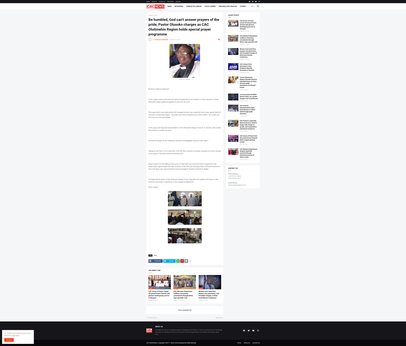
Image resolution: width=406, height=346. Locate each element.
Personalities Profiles (228, 6)
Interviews (179, 6)
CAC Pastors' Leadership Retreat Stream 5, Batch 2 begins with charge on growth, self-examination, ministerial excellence (248, 125)
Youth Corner (210, 6)
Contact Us (162, 1)
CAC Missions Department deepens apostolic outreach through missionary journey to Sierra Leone (248, 153)
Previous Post (152, 317)
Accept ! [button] (9, 340)
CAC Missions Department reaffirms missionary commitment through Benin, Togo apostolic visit (183, 294)
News (169, 6)
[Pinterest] (182, 261)
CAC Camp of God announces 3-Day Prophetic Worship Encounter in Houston (247, 67)
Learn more (15, 335)
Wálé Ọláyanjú (191, 343)
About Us (154, 1)
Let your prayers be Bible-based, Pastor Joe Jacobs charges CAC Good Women (249, 96)
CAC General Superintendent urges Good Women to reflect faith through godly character (247, 110)
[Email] (186, 261)
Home (148, 1)
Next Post (219, 317)
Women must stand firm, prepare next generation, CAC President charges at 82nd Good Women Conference (209, 294)
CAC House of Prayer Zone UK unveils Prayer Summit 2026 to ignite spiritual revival (248, 139)
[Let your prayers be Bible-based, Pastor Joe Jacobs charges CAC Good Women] (233, 97)
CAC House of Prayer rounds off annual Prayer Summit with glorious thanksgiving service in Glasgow (159, 294)
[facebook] (249, 1)
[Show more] (190, 261)
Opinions (178, 1)
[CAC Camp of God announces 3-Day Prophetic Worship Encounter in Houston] (233, 66)
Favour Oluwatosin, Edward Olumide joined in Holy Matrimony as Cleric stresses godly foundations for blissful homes (248, 82)
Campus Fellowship (194, 6)
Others (243, 6)
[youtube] (256, 1)
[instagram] (259, 1)
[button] (253, 6)
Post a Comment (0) (184, 310)
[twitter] (252, 1)
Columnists (170, 1)
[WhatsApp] (178, 261)
